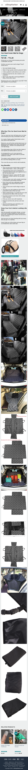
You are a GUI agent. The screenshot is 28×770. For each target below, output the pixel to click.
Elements (21, 766)
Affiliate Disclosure (17, 764)
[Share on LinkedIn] (13, 109)
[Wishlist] (21, 4)
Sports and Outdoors (12, 9)
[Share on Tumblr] (16, 109)
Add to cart (14, 96)
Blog (9, 766)
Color (2, 86)
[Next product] (12, 13)
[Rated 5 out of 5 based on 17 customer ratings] (14, 55)
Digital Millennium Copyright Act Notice (14, 765)
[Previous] (3, 32)
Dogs (17, 102)
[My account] (23, 4)
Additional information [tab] (8, 122)
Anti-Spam (7, 764)
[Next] (24, 32)
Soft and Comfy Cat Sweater (19, 746)
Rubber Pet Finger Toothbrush (5, 746)
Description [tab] (5, 120)
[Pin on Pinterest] (10, 109)
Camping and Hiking (10, 102)
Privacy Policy (19, 762)
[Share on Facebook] (5, 109)
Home (4, 9)
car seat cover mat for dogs (10, 104)
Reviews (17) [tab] (5, 125)
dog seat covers (7, 105)
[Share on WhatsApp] (2, 109)
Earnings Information (10, 763)
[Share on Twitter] (8, 109)
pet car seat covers (15, 105)
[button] (2, 5)
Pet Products (21, 102)
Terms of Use (20, 763)
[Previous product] (15, 13)
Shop (5, 766)
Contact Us (15, 766)
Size (2, 90)
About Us (11, 762)
